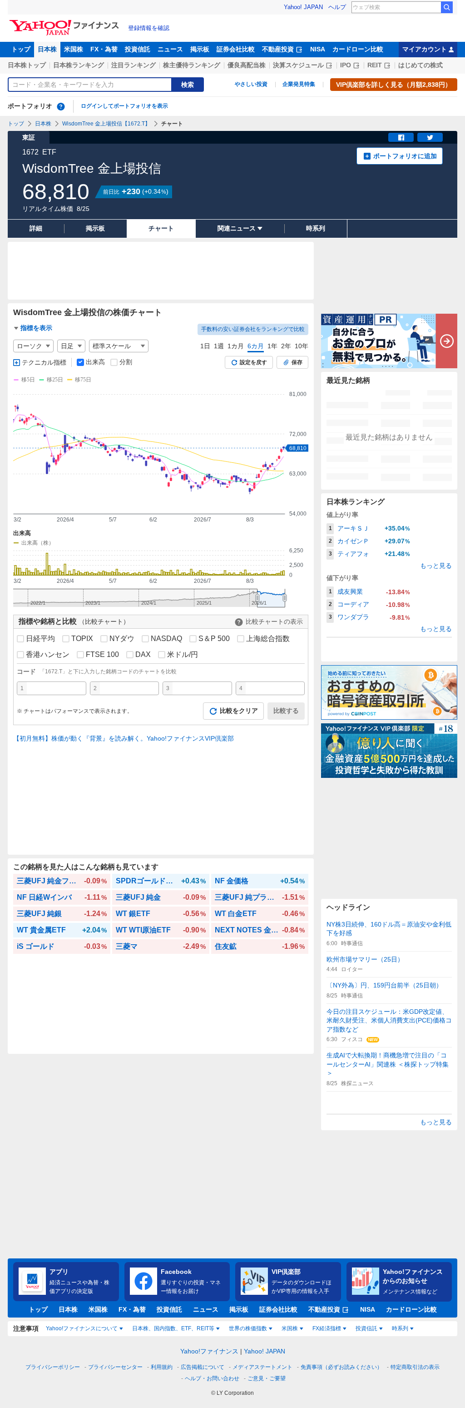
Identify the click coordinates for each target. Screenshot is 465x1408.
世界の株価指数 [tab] (248, 1328)
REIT (374, 65)
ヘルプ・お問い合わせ (212, 1378)
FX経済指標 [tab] (326, 1328)
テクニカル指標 (44, 362)
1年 (272, 346)
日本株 (47, 49)
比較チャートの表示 (274, 621)
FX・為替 (104, 49)
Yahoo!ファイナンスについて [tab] (82, 1328)
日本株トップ (27, 65)
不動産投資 (278, 49)
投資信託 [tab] (366, 1328)
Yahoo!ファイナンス (209, 1351)
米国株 (73, 49)
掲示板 (199, 49)
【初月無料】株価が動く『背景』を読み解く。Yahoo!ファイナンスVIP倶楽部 (123, 738)
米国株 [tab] (290, 1328)
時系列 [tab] (400, 1328)
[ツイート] (430, 137)
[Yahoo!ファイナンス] (66, 22)
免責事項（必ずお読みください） (341, 1367)
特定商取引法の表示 (415, 1367)
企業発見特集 (298, 84)
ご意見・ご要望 (266, 1378)
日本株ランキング (78, 65)
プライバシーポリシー (52, 1367)
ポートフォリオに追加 (405, 156)
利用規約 (162, 1367)
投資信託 (137, 49)
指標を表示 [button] (36, 327)
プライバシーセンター (115, 1367)
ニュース (170, 49)
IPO (345, 65)
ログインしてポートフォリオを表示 (124, 106)
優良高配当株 (247, 65)
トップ (20, 49)
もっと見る (436, 565)
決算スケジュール (298, 65)
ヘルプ (337, 7)
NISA (317, 49)
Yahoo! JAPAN (303, 7)
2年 (286, 346)
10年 (301, 346)
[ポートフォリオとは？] (61, 106)
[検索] (447, 7)
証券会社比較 (236, 49)
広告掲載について (202, 1367)
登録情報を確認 (148, 28)
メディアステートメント (262, 1367)
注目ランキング (133, 65)
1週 (219, 346)
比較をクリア (239, 710)
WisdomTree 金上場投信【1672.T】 (106, 123)
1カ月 (236, 346)
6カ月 (255, 346)
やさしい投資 (251, 84)
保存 (297, 362)
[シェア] (401, 137)
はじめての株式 (420, 65)
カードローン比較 (357, 49)
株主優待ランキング (191, 65)
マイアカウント (424, 49)
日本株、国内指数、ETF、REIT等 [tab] (173, 1328)
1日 (205, 346)
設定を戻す (253, 362)
